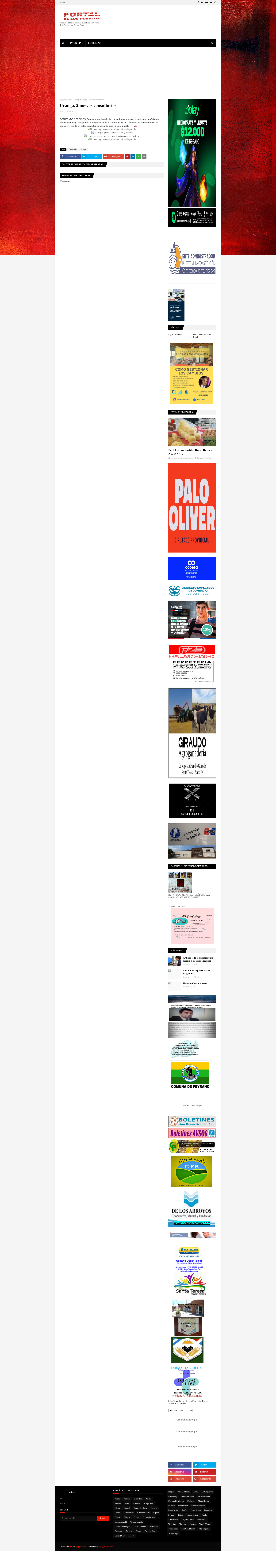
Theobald (182, 1524)
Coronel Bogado (136, 1522)
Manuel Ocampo (187, 1496)
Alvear (127, 1503)
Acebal (117, 1499)
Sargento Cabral (187, 1519)
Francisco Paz (150, 1531)
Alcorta (148, 1499)
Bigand (117, 1508)
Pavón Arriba (196, 1510)
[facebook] (198, 2)
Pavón (184, 1510)
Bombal (127, 1508)
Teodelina (172, 1524)
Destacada (73, 149)
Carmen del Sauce (140, 1508)
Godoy (131, 1536)
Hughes (171, 1492)
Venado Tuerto (204, 1524)
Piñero (180, 1515)
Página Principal (66, 100)
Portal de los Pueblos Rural (202, 335)
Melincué (190, 1501)
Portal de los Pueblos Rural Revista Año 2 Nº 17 (190, 452)
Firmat (138, 1531)
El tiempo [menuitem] (94, 43)
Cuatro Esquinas (140, 1526)
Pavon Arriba (173, 1510)
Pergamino (208, 1510)
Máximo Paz (183, 1506)
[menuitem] (63, 43)
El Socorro (154, 1526)
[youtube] (180, 1479)
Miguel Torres (203, 1501)
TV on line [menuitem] (76, 43)
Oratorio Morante (198, 1506)
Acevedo (127, 1499)
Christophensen (149, 1517)
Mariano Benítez (203, 1496)
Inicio (62, 2)
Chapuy (127, 1517)
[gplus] (206, 2)
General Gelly (120, 1536)
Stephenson (201, 1519)
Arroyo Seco (148, 1503)
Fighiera (129, 1531)
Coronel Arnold (121, 1522)
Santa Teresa (173, 1519)
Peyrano (171, 1515)
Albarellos (138, 1499)
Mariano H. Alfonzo (176, 1501)
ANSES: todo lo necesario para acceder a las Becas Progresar (198, 959)
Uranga (77, 100)
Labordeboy (172, 1496)
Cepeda (156, 1513)
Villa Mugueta (204, 1529)
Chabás (117, 1517)
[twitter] (202, 2)
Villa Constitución (188, 1529)
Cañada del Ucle (143, 1513)
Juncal (195, 1492)
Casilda (117, 1513)
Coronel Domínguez (122, 1526)
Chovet (136, 1517)
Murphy (171, 1506)
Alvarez (118, 1503)
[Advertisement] (138, 70)
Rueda (204, 1515)
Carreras (154, 1508)
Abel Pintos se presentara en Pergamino (196, 972)
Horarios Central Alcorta (195, 983)
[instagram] (215, 2)
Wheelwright (173, 1533)
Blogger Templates (106, 1547)
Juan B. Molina (184, 1492)
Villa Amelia (173, 1529)
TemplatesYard (80, 1547)
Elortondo (118, 1531)
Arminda (136, 1503)
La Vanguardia (207, 1492)
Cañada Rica (129, 1513)
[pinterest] (211, 2)
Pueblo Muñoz (192, 1515)
